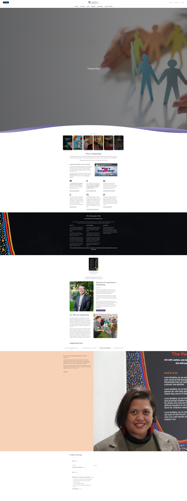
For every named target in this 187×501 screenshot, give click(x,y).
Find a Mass (6, 2)
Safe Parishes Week (68, 359)
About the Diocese (108, 6)
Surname (95, 465)
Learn (88, 6)
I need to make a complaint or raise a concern (81, 480)
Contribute (82, 6)
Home (91, 133)
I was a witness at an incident (78, 483)
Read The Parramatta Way (91, 190)
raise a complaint (73, 206)
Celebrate (93, 6)
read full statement (101, 310)
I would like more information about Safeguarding (82, 479)
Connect (76, 6)
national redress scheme (74, 190)
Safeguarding (100, 6)
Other (74, 486)
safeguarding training (73, 174)
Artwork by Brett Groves (93, 271)
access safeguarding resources (92, 209)
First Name (74, 465)
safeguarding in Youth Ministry (109, 190)
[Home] (93, 2)
